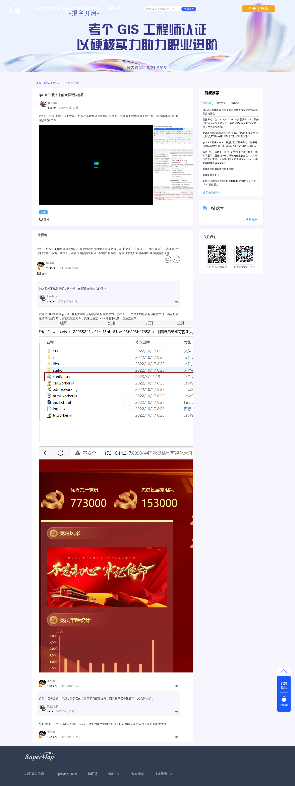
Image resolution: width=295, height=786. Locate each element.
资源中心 (99, 8)
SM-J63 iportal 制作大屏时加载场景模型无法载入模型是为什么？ (230, 112)
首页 (39, 82)
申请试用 (84, 8)
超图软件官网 (34, 774)
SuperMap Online (66, 774)
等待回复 (54, 8)
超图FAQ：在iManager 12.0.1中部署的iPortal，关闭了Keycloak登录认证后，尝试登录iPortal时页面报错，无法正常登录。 (231, 123)
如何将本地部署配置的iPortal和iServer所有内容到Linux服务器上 (229, 183)
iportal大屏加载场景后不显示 (218, 168)
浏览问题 (40, 8)
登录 (264, 9)
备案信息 (137, 774)
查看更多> (252, 219)
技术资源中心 (164, 774)
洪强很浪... (54, 706)
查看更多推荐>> (211, 192)
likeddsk (53, 102)
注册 (252, 9)
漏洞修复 (114, 8)
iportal (43, 212)
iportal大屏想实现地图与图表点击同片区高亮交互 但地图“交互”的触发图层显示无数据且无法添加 (230, 134)
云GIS (61, 82)
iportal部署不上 (211, 174)
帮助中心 (114, 774)
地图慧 (93, 774)
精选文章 (69, 8)
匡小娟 (50, 263)
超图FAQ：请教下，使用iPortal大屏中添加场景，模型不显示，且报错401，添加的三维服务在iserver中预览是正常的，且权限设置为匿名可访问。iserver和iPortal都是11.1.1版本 (230, 157)
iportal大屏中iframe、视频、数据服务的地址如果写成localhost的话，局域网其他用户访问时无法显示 (230, 144)
